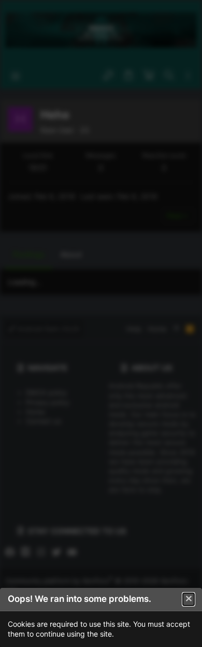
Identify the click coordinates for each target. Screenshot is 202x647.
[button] (188, 599)
